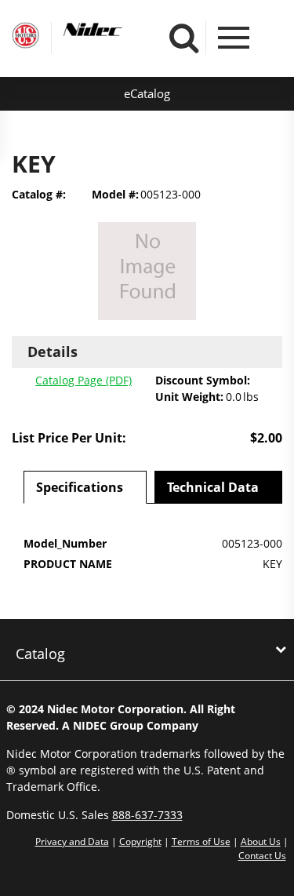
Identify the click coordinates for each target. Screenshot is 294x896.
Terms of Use (201, 841)
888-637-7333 (147, 814)
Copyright (140, 841)
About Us (261, 841)
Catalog (40, 653)
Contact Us (262, 855)
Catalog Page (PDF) (83, 380)
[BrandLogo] (25, 37)
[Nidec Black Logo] (122, 30)
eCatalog (147, 93)
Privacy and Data (72, 841)
